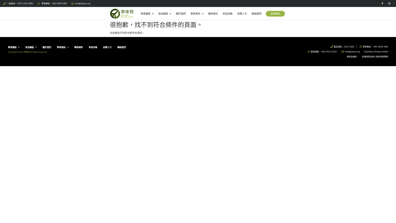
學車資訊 (195, 13)
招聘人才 (242, 13)
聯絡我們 (257, 13)
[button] (275, 14)
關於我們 (181, 13)
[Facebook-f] (382, 3)
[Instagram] (389, 3)
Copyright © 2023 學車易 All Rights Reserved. (27, 52)
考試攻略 (227, 13)
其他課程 (163, 13)
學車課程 (146, 13)
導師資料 (213, 13)
